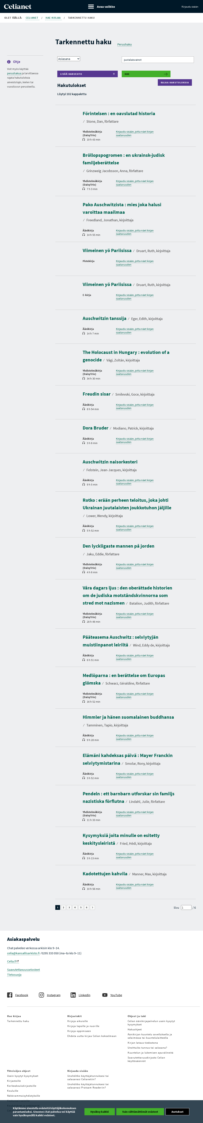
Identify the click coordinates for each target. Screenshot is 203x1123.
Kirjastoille (14, 1081)
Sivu (176, 907)
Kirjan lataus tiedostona (143, 1042)
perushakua (14, 73)
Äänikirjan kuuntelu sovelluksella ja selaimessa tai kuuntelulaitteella (150, 1036)
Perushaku (124, 44)
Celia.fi (11, 961)
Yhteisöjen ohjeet (19, 1071)
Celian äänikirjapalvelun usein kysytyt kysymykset (151, 1022)
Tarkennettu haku (18, 1021)
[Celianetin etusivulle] (18, 8)
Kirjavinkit (74, 1016)
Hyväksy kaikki (99, 1111)
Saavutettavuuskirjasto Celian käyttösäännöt (146, 1059)
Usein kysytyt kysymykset (22, 1076)
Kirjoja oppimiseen (79, 1031)
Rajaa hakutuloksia (176, 82)
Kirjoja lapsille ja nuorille (83, 1026)
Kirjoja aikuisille (77, 1021)
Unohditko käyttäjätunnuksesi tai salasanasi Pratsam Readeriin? (88, 1086)
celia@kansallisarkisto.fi (23, 953)
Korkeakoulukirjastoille (21, 1085)
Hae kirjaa (53, 17)
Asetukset (177, 1111)
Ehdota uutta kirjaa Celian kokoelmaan (92, 1036)
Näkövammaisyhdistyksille (23, 1095)
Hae (127, 73)
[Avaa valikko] (101, 6)
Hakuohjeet (135, 1029)
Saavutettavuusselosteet (23, 970)
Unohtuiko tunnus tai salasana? (147, 1047)
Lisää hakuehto (71, 73)
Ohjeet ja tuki (137, 1016)
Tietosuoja (14, 975)
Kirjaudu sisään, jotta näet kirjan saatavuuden (135, 133)
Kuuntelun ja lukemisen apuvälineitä (150, 1052)
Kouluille (12, 1090)
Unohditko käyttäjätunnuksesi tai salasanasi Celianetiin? (88, 1077)
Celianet (32, 17)
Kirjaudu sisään (190, 6)
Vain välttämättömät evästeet (140, 1111)
